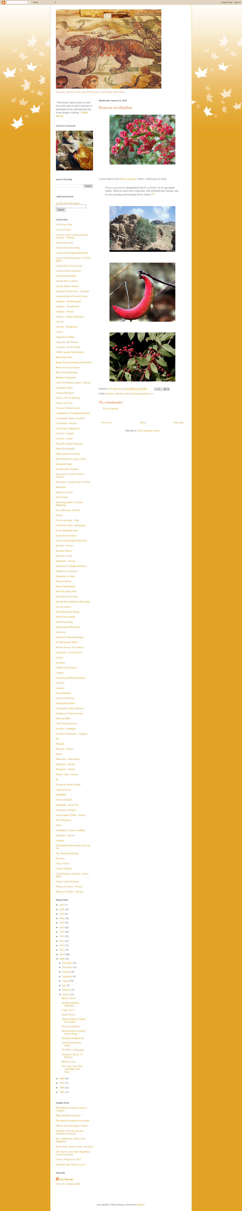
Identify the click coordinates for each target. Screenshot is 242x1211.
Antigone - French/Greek (67, 306)
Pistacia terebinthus (71, 1026)
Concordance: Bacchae (66, 423)
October (66, 971)
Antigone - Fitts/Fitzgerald (68, 301)
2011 (62, 949)
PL (57, 779)
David (128, 393)
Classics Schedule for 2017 (68, 1159)
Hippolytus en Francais (66, 571)
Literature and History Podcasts (70, 677)
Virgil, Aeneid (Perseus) (67, 881)
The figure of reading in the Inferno (72, 1120)
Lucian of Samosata (65, 698)
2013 (62, 940)
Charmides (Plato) (64, 387)
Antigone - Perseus (65, 311)
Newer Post (106, 422)
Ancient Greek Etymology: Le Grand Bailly (73, 259)
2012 (62, 945)
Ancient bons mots (64, 242)
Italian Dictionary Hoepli (67, 611)
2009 (62, 958)
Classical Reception (65, 392)
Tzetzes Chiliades (64, 868)
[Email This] (155, 389)
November (67, 967)
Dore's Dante (62, 497)
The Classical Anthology (67, 853)
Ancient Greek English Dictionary (72, 252)
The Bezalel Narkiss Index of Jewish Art (73, 847)
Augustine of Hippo (65, 336)
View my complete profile (68, 1183)
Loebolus (60, 682)
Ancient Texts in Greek (67, 280)
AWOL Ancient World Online (70, 352)
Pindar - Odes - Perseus (67, 774)
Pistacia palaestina (128, 178)
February (66, 989)
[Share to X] (162, 389)
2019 (62, 913)
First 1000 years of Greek (68, 510)
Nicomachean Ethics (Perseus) (70, 708)
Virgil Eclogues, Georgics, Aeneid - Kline (73, 875)
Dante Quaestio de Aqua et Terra (71, 458)
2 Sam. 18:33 (68, 1010)
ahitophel (119, 393)
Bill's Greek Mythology (67, 372)
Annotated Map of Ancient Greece (72, 296)
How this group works (66, 591)
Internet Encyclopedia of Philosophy (73, 601)
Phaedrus (60, 743)
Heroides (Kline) (64, 550)
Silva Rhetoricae (63, 819)
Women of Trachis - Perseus (69, 886)
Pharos (59, 753)
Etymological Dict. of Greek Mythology (69, 504)
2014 (62, 936)
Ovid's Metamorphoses (66, 723)
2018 (62, 918)
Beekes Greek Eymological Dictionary (74, 362)
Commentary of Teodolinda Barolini (73, 413)
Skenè (59, 825)
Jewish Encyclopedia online (71, 1044)
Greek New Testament (66, 535)
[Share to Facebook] (165, 389)
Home (143, 422)
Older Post (179, 422)
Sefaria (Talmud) (64, 799)
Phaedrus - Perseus (64, 748)
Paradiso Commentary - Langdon (71, 733)
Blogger (141, 1204)
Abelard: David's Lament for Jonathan (73, 1020)
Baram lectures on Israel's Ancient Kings (74, 1032)
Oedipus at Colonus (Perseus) (69, 713)
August (66, 980)
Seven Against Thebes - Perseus (71, 815)
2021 (62, 904)
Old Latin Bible (63, 718)
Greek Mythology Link (67, 530)
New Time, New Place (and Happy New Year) (72, 1068)
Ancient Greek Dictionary (68, 247)
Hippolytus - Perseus (65, 560)
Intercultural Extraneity (67, 596)
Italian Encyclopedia (65, 616)
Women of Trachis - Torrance (69, 891)
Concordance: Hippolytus (68, 428)
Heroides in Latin (64, 555)
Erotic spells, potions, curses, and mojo (74, 1146)
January (66, 994)
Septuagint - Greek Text (67, 804)
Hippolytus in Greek (65, 576)
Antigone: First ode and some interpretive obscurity (69, 1132)
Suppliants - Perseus (65, 835)
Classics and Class (64, 402)
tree (151, 393)
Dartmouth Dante (64, 463)
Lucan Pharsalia (63, 692)
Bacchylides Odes (64, 357)
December (67, 962)
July (64, 985)
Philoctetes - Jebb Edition (68, 759)
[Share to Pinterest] (168, 389)
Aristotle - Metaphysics (67, 326)
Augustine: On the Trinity (68, 346)
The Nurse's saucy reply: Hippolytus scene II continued (73, 1153)
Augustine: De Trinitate (67, 342)
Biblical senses (68, 1061)
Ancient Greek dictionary (68, 203)
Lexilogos (60, 662)
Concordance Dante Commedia (70, 418)
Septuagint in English (66, 809)
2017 (62, 922)
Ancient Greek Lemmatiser (68, 270)
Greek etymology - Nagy (67, 520)
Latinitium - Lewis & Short (69, 652)
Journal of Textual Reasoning (69, 637)
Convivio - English (65, 433)
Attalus (59, 331)
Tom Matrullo (66, 1179)
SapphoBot (61, 794)
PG (57, 738)
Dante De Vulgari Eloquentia (69, 443)
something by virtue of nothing (70, 830)
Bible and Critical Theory (68, 367)
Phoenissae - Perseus (65, 769)
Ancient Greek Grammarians (69, 265)
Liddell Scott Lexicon (66, 667)
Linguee (60, 672)
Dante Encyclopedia (65, 448)
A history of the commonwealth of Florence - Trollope (72, 236)
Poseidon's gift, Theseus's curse (70, 1164)
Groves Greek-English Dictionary (71, 540)
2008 (62, 1078)
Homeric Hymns (63, 581)
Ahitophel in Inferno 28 (73, 1038)
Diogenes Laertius (64, 492)
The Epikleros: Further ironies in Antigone (71, 1109)
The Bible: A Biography (73, 1049)
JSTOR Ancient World (66, 642)
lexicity (59, 657)
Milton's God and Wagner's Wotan (72, 1125)
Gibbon (59, 515)
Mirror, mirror (68, 998)
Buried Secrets (68, 1014)
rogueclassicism (63, 789)
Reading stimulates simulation (70, 1004)
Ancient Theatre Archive (67, 286)
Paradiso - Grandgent (66, 728)
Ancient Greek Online (66, 275)
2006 (62, 1087)
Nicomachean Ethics (65, 703)
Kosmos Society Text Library (69, 647)
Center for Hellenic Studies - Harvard (73, 382)
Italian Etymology (64, 621)
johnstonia (61, 632)
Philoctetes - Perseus (65, 764)
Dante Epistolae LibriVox (68, 453)
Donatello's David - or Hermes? (72, 1056)
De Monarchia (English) (67, 469)
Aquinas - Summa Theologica (70, 316)
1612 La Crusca (63, 229)
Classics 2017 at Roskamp (68, 397)
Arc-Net (60, 321)
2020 (62, 909)
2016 (62, 927)
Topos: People (62, 863)
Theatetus (60, 858)
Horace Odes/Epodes (65, 586)
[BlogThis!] (159, 389)
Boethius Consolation (66, 377)
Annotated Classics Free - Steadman (72, 291)
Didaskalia (61, 487)
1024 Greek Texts (64, 224)
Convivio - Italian (64, 438)
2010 (62, 954)
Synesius (60, 840)
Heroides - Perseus (64, 545)
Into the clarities (63, 606)
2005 (62, 1092)
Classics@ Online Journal (68, 407)
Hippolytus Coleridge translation (71, 565)
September (67, 976)
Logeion (60, 687)
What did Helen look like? (68, 1115)
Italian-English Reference (68, 626)
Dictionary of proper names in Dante (73, 481)
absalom (110, 393)
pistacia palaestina (140, 393)
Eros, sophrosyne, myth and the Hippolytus (70, 1140)
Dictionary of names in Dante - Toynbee (70, 475)
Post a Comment (110, 408)
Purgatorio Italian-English (68, 784)
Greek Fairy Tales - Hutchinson (70, 525)
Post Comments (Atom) (149, 430)
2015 (62, 931)
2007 (62, 1082)
